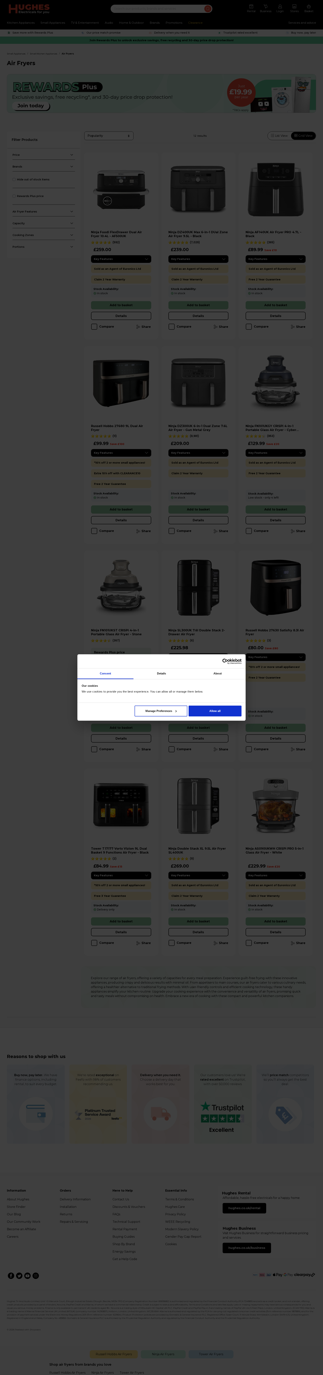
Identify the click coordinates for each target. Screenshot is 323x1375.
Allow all (215, 710)
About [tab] (217, 673)
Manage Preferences (158, 710)
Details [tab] (161, 673)
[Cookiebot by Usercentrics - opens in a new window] (225, 661)
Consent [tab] (105, 673)
